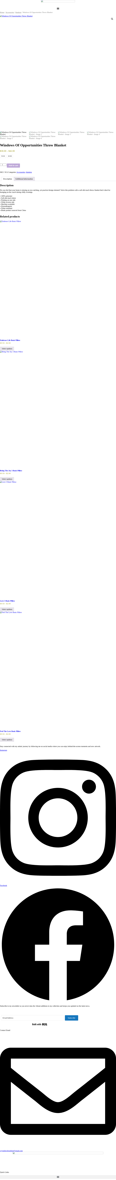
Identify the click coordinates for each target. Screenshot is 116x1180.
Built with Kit (39, 1024)
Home (2, 12)
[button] (58, 8)
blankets (18, 12)
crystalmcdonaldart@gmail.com (11, 1151)
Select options (7, 349)
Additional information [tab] (24, 179)
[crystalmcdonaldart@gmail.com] (58, 1149)
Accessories (10, 12)
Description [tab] (7, 179)
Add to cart (13, 165)
